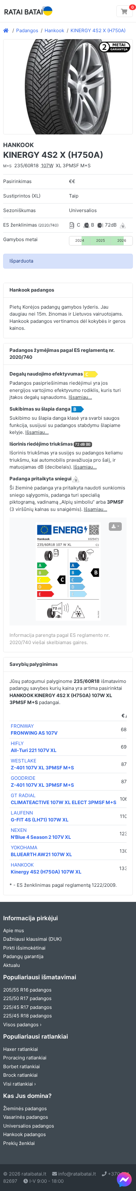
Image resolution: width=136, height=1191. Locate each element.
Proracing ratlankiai (24, 1058)
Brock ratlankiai (20, 1075)
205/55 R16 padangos (27, 990)
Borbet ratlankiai (21, 1067)
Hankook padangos (24, 1134)
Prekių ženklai (19, 1143)
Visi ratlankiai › (19, 1084)
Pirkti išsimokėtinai (24, 948)
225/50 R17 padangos (27, 998)
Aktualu (11, 965)
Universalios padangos (28, 1126)
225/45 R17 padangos (27, 1007)
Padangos (27, 30)
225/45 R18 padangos (27, 1016)
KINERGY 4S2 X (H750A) (98, 30)
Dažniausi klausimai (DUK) (32, 939)
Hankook (54, 30)
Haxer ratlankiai (20, 1049)
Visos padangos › (22, 1025)
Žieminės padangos (25, 1108)
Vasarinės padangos (25, 1117)
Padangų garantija (23, 956)
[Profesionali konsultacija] (124, 1179)
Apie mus (13, 930)
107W (47, 166)
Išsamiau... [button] (80, 397)
